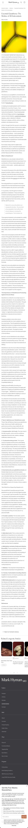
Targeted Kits (5, 749)
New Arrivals (5, 756)
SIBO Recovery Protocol (7, 773)
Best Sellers (4, 752)
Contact (4, 707)
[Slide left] (10, 673)
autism (3, 65)
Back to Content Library (11, 632)
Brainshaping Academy (7, 770)
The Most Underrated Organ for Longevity (18, 662)
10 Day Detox (5, 767)
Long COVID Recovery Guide (8, 777)
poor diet (23, 85)
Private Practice (5, 724)
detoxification (9, 103)
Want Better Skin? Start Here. (6, 661)
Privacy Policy (14, 825)
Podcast (4, 693)
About (3, 718)
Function (4, 721)
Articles (11, 8)
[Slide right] (17, 673)
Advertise (4, 731)
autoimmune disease (20, 116)
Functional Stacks (6, 746)
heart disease (16, 61)
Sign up (24, 816)
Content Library (4, 8)
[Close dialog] (26, 786)
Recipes (4, 700)
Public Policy (5, 728)
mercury (15, 178)
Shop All (4, 742)
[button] (3, 2)
